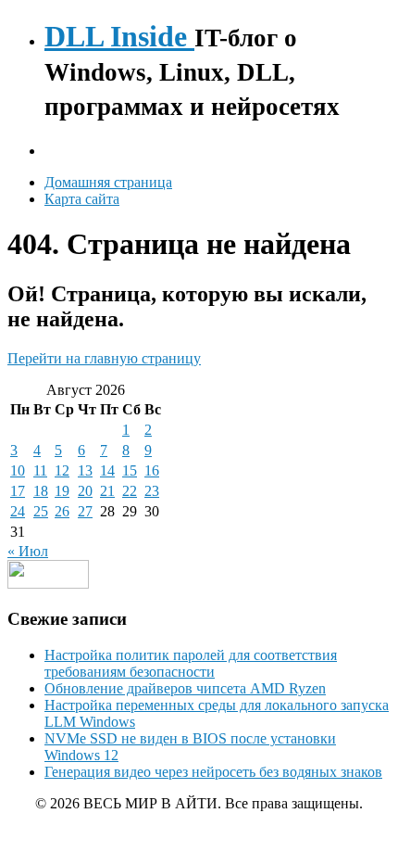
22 (129, 491)
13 (85, 470)
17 (17, 491)
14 (107, 470)
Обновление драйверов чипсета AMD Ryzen (185, 688)
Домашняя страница (108, 182)
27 (85, 511)
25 (40, 511)
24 (17, 511)
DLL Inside (119, 36)
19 (62, 491)
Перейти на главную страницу (104, 358)
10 (17, 470)
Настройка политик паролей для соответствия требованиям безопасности (190, 663)
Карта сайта (81, 199)
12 (62, 470)
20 (85, 491)
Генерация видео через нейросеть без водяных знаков (213, 772)
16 (151, 470)
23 (151, 491)
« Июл (27, 551)
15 (129, 470)
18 (40, 491)
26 (62, 511)
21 (107, 491)
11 (40, 470)
